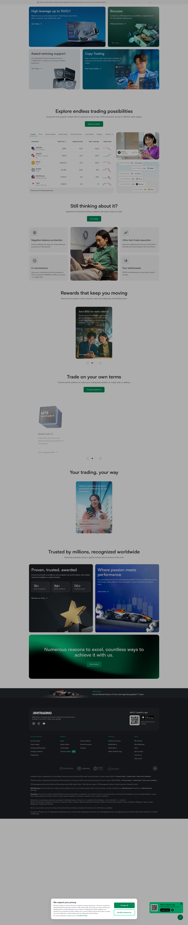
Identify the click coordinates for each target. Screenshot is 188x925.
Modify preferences (124, 912)
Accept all (124, 905)
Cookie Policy (82, 916)
